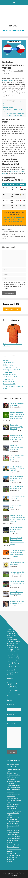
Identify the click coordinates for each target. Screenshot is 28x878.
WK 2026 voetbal (8, 362)
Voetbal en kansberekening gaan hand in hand (13, 794)
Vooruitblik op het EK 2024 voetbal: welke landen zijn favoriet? (13, 787)
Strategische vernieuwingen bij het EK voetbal (13, 781)
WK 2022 (6, 360)
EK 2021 (14, 25)
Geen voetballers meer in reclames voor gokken (14, 800)
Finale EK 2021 (7, 372)
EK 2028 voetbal (8, 365)
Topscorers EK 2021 (9, 384)
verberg (19, 101)
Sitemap (11, 874)
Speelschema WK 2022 (10, 367)
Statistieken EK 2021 (9, 381)
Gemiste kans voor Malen (11, 104)
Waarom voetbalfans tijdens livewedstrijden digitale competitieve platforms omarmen (13, 773)
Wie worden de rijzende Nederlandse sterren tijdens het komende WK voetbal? (13, 857)
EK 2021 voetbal (7, 80)
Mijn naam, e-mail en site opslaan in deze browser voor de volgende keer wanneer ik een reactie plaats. (14, 285)
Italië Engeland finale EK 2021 (12, 370)
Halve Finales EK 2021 (10, 374)
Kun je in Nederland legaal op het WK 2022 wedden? (13, 806)
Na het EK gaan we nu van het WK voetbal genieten (14, 813)
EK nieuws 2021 (9, 229)
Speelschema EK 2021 (12, 309)
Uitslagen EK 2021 (8, 379)
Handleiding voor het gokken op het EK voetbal (13, 840)
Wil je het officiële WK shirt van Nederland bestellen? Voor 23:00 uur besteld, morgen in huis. (14, 219)
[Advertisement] (14, 12)
